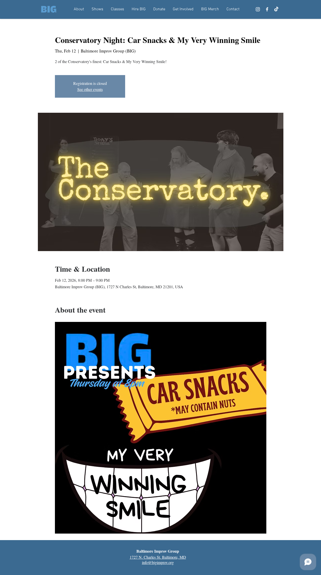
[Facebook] (267, 9)
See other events (90, 89)
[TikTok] (276, 9)
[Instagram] (258, 9)
